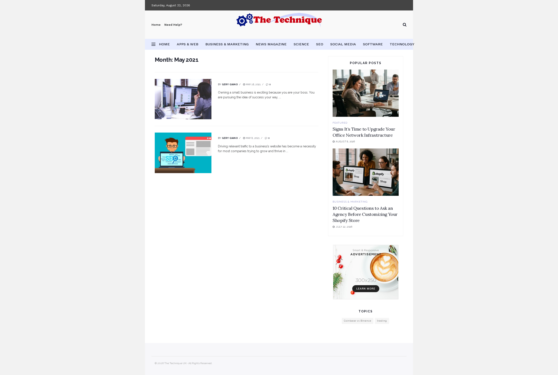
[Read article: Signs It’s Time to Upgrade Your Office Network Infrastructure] (366, 93)
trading (382, 320)
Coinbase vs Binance (357, 320)
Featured (340, 122)
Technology (402, 44)
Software (373, 44)
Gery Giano (230, 84)
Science (301, 44)
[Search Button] (405, 24)
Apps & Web (187, 44)
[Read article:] (183, 99)
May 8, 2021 (252, 138)
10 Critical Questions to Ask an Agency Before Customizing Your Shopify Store (365, 214)
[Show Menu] (153, 44)
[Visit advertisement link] (365, 272)
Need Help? (173, 24)
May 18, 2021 (253, 84)
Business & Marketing (227, 44)
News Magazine (271, 44)
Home (156, 24)
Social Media (343, 44)
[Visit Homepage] (279, 25)
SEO (319, 44)
